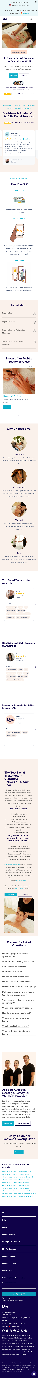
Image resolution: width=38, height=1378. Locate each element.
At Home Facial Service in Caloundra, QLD (16, 1191)
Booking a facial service (12, 865)
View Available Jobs (23, 1123)
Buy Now (26, 13)
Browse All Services (18, 416)
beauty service (18, 889)
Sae (17, 654)
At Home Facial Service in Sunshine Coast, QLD (17, 1177)
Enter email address (9, 1283)
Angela (19, 591)
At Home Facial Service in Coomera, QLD (15, 1188)
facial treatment (21, 881)
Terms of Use (6, 1301)
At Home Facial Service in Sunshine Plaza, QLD (17, 1180)
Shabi (18, 716)
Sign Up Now (8, 1123)
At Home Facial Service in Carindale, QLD (15, 1183)
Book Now (13, 75)
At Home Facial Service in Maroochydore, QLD (17, 1196)
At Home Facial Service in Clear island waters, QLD (19, 1194)
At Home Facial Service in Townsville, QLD (16, 1174)
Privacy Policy (18, 1301)
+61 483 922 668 (8, 1315)
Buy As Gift (24, 75)
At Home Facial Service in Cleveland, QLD (16, 1185)
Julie (12, 155)
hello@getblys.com (8, 1312)
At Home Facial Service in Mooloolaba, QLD (16, 1171)
